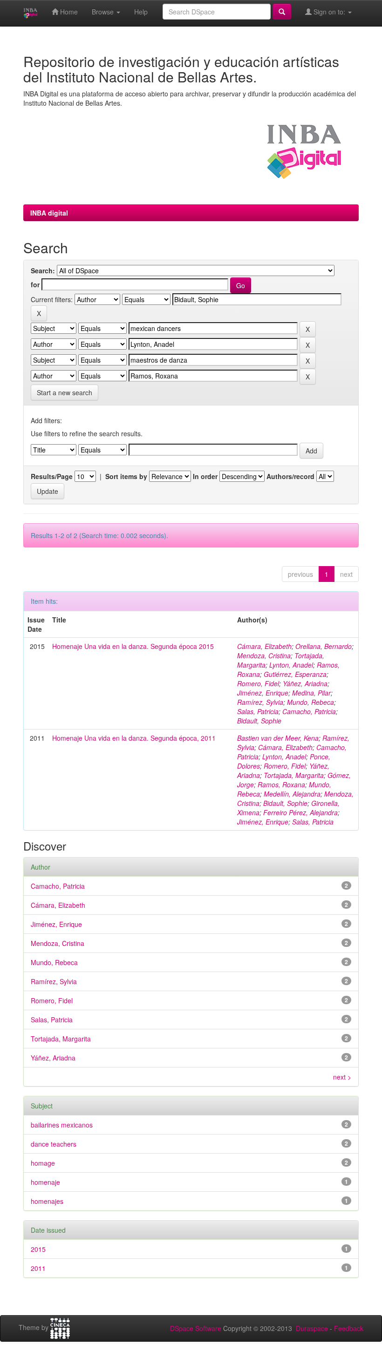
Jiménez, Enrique (262, 692)
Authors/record (290, 476)
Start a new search (64, 392)
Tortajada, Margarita (294, 775)
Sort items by (126, 476)
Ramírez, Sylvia (260, 702)
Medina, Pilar (311, 692)
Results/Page (52, 476)
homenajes (47, 1201)
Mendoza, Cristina (264, 655)
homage (43, 1163)
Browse (104, 11)
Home (68, 11)
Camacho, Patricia (309, 711)
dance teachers (53, 1143)
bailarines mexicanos (62, 1124)
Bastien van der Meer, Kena (278, 738)
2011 (38, 1268)
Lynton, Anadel (291, 664)
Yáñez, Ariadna (305, 683)
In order (205, 476)
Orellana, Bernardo (323, 646)
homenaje (45, 1182)
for (35, 284)
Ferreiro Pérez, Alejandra (300, 812)
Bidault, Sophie (259, 720)
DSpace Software (195, 1328)
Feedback (348, 1328)
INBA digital (49, 212)
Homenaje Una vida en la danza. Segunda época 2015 (133, 646)
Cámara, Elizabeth (264, 646)
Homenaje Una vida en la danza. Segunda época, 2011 (134, 738)
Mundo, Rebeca (310, 702)
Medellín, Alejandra (292, 793)
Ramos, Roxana (281, 784)
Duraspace (312, 1328)
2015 (38, 1249)
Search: (43, 270)
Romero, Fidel (258, 683)
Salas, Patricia (258, 711)
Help (141, 11)
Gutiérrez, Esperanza (295, 674)
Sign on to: (329, 11)
